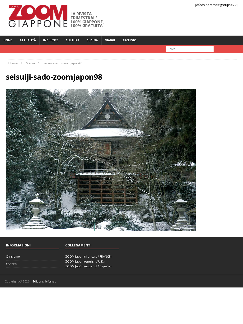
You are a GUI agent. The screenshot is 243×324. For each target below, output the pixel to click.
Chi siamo (13, 256)
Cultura (72, 40)
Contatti (11, 264)
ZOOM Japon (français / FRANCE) (88, 256)
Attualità (28, 40)
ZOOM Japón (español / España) (88, 266)
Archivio (129, 40)
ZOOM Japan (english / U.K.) (84, 261)
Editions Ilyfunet (44, 281)
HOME (8, 40)
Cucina (92, 40)
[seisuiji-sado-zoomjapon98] (101, 228)
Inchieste (50, 40)
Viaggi (110, 40)
